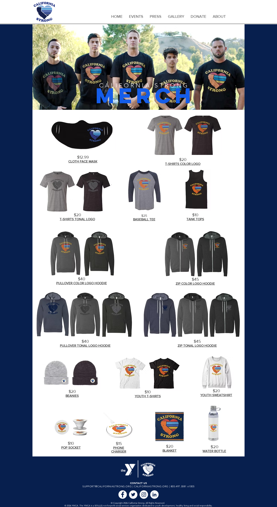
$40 (81, 279)
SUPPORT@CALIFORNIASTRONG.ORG (107, 486)
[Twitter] (133, 494)
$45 (195, 279)
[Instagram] (144, 494)
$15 (119, 443)
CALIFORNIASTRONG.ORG (151, 486)
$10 (195, 215)
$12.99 (83, 157)
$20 (77, 215)
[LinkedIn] (154, 494)
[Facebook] (122, 494)
